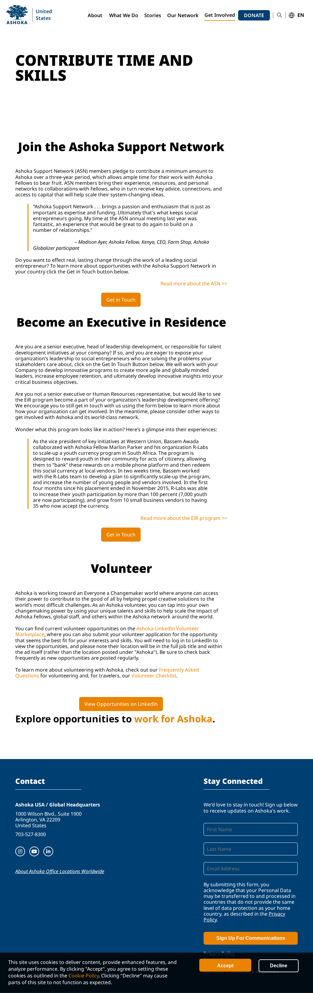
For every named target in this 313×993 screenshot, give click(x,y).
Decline (278, 965)
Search (279, 15)
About (95, 15)
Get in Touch (120, 299)
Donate (254, 15)
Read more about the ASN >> (193, 283)
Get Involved (219, 15)
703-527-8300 (30, 834)
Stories (152, 15)
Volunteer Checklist (153, 675)
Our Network (182, 15)
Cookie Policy (83, 975)
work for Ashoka (173, 718)
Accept (225, 965)
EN (300, 15)
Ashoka (17, 14)
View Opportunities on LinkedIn (121, 704)
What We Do (123, 15)
